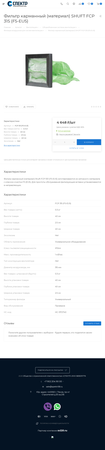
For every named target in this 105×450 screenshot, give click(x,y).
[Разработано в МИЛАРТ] (52, 437)
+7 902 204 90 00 (53, 382)
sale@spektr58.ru (54, 386)
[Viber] (47, 406)
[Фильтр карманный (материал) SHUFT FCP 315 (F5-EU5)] (52, 71)
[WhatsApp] (57, 406)
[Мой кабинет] (74, 4)
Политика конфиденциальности (54, 423)
